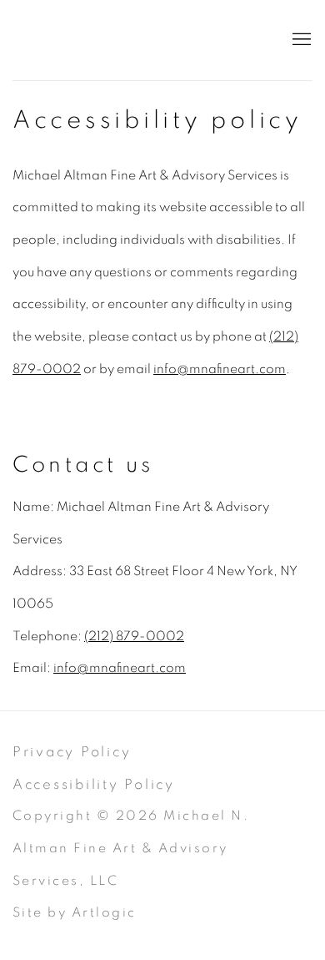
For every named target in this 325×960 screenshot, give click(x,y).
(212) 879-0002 (134, 636)
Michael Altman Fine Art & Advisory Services (137, 40)
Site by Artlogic (74, 913)
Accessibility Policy (93, 784)
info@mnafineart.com (219, 369)
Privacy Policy (71, 752)
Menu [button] (300, 40)
